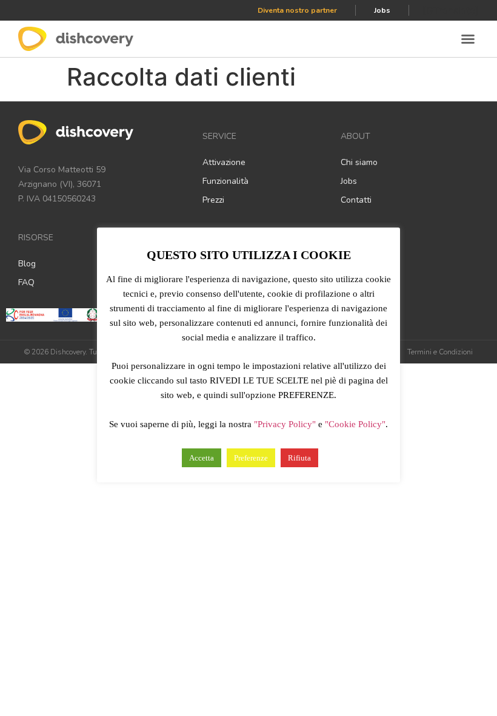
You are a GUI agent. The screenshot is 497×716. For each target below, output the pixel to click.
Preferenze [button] (251, 457)
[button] (468, 39)
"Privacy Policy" (285, 424)
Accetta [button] (201, 457)
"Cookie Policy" (355, 424)
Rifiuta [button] (299, 457)
